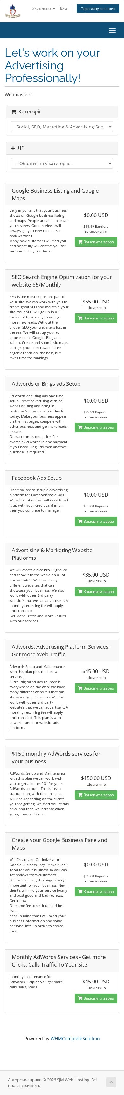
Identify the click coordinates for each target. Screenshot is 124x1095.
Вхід (63, 8)
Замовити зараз (98, 242)
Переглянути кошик (98, 8)
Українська (42, 8)
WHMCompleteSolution (75, 1038)
